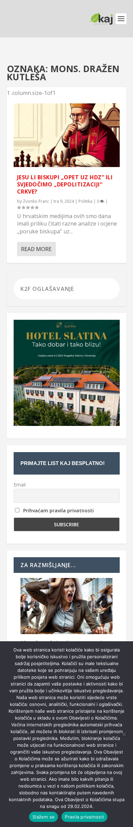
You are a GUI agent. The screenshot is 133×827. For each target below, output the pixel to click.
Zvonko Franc (36, 201)
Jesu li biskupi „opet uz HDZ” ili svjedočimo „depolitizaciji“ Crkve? (65, 184)
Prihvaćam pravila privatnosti (58, 510)
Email (20, 484)
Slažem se (43, 817)
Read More (36, 249)
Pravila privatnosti (84, 817)
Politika (85, 201)
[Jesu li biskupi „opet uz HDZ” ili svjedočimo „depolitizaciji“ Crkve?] (67, 135)
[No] (124, 734)
